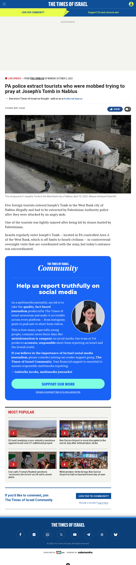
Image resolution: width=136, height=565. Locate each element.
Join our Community (32, 12)
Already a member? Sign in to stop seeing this (58, 391)
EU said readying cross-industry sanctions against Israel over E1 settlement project (31, 441)
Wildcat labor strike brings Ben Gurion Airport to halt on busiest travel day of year (82, 473)
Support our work (58, 383)
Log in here (103, 502)
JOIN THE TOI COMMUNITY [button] (93, 495)
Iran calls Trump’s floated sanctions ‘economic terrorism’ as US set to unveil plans (30, 474)
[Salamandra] (85, 552)
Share (117, 109)
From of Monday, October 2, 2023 (48, 78)
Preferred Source (73, 98)
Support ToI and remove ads (103, 12)
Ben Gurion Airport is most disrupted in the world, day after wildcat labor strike (83, 441)
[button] (131, 4)
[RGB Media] (61, 552)
